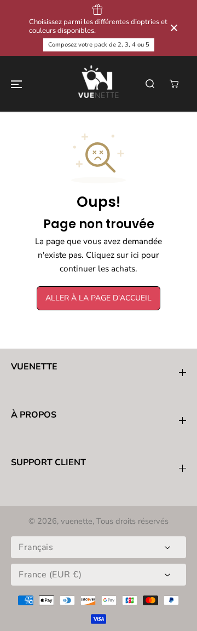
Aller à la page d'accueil (98, 298)
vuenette (76, 521)
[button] (16, 84)
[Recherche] (150, 84)
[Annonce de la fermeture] (174, 28)
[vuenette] (98, 84)
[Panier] (174, 84)
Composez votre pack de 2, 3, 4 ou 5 (98, 44)
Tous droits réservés (132, 521)
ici (135, 254)
